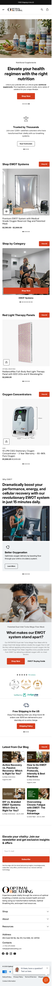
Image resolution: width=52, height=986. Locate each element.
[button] (5, 9)
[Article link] (13, 752)
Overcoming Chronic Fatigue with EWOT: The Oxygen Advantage (35, 802)
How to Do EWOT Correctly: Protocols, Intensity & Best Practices (36, 766)
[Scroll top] (47, 983)
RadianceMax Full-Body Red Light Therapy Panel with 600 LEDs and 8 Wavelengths (20, 367)
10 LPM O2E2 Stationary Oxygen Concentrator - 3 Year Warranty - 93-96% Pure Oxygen (21, 447)
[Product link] (25, 196)
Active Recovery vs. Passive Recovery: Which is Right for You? (12, 764)
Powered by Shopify (27, 963)
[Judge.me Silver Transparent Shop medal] (13, 680)
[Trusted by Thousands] (25, 130)
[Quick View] (6, 208)
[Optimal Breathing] (15, 9)
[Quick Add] (6, 356)
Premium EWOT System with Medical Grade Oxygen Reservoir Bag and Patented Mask (20, 218)
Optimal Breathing (14, 963)
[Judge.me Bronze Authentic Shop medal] (25, 680)
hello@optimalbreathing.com (12, 945)
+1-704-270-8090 (8, 942)
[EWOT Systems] (25, 269)
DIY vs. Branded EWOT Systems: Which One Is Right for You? (11, 801)
